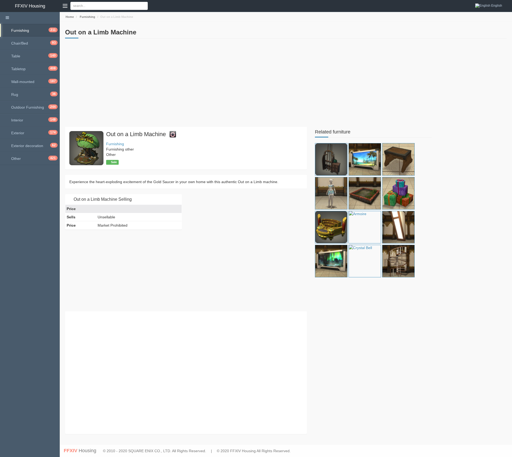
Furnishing (87, 16)
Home (69, 16)
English (496, 5)
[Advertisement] (186, 84)
